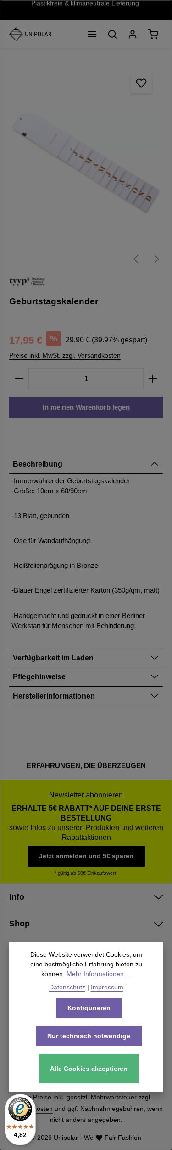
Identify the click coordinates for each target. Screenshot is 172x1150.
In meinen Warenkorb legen (86, 407)
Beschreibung (37, 464)
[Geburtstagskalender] (85, 163)
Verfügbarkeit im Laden (53, 657)
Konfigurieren (89, 1007)
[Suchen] (112, 34)
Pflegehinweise (39, 676)
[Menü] (92, 34)
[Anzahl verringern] (19, 378)
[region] (86, 163)
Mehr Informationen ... (99, 973)
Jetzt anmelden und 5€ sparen (86, 856)
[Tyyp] (27, 282)
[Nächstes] (156, 259)
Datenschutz (67, 987)
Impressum (107, 987)
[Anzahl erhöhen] (153, 378)
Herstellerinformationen (54, 696)
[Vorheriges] (137, 259)
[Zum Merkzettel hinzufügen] (141, 82)
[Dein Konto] (132, 34)
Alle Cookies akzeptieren (89, 1068)
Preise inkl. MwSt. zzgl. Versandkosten (65, 355)
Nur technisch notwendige (88, 1036)
